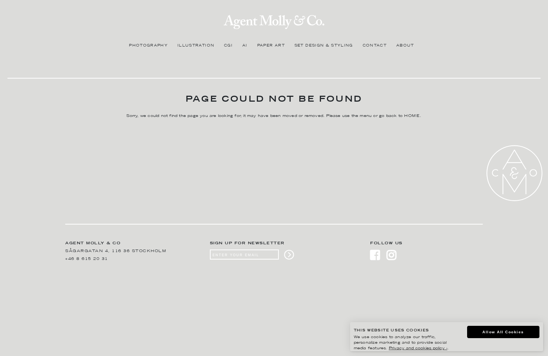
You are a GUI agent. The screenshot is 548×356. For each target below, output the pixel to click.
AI (245, 45)
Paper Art (271, 45)
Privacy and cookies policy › (418, 348)
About (405, 45)
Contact (375, 45)
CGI (228, 45)
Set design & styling (324, 45)
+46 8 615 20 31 (86, 259)
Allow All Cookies (503, 332)
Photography (148, 45)
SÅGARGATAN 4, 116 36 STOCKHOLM (115, 251)
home (412, 116)
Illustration (195, 45)
